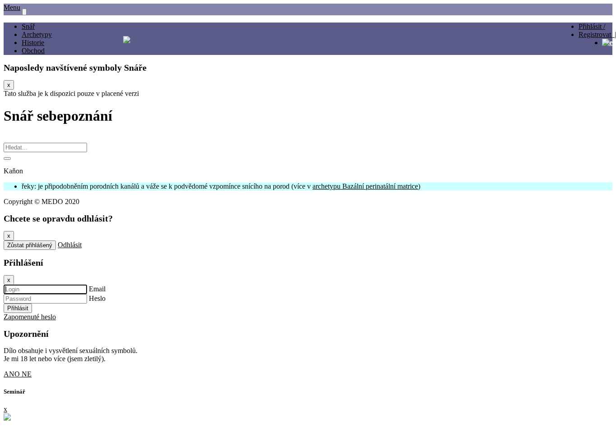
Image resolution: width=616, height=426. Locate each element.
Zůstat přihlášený (29, 245)
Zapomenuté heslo (30, 317)
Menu (12, 7)
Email (97, 289)
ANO (13, 374)
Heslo (97, 298)
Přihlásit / (592, 26)
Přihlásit (17, 308)
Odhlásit (70, 245)
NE (27, 374)
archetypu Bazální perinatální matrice (365, 186)
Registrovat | (597, 34)
